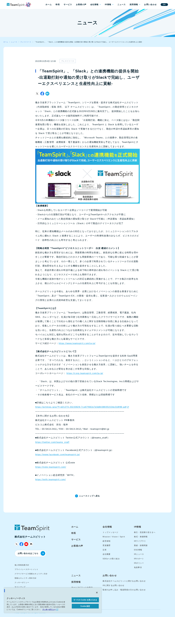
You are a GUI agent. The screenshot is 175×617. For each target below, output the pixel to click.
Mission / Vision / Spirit (114, 537)
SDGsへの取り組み (111, 559)
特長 (58, 4)
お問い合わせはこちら (28, 553)
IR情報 (108, 4)
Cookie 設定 (85, 606)
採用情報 (134, 4)
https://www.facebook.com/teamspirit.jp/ (57, 454)
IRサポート (139, 559)
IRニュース (139, 554)
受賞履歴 (106, 545)
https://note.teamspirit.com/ (50, 467)
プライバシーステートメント (26, 569)
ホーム (48, 4)
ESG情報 (138, 550)
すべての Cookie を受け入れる (85, 600)
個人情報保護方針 (22, 565)
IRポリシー (139, 563)
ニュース (121, 4)
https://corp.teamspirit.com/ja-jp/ (84, 373)
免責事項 (138, 567)
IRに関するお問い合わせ (113, 585)
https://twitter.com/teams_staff (52, 442)
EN (164, 4)
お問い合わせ (150, 4)
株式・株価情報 (141, 537)
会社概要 (106, 554)
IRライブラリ (140, 541)
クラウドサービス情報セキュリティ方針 (31, 574)
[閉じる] (97, 592)
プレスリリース (67, 61)
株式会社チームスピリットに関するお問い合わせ (124, 581)
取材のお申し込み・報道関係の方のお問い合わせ (124, 590)
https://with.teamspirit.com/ (50, 479)
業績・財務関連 (141, 545)
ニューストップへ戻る (89, 496)
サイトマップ (20, 587)
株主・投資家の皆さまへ (145, 532)
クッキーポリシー (22, 582)
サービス (68, 4)
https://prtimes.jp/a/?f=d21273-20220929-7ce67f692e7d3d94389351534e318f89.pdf (80, 407)
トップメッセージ (110, 532)
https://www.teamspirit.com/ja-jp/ (77, 343)
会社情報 (94, 4)
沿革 (105, 550)
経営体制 (106, 541)
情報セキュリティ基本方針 (26, 578)
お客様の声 (81, 4)
